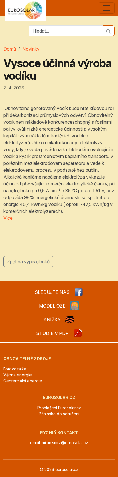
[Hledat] (109, 30)
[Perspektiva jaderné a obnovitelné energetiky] (77, 333)
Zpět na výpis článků (28, 261)
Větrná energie (17, 374)
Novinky (31, 49)
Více (8, 218)
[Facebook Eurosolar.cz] (78, 292)
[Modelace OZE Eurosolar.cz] (74, 305)
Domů (9, 49)
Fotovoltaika (14, 368)
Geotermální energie (22, 380)
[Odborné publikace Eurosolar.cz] (69, 319)
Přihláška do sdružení (59, 413)
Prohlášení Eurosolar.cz (59, 407)
